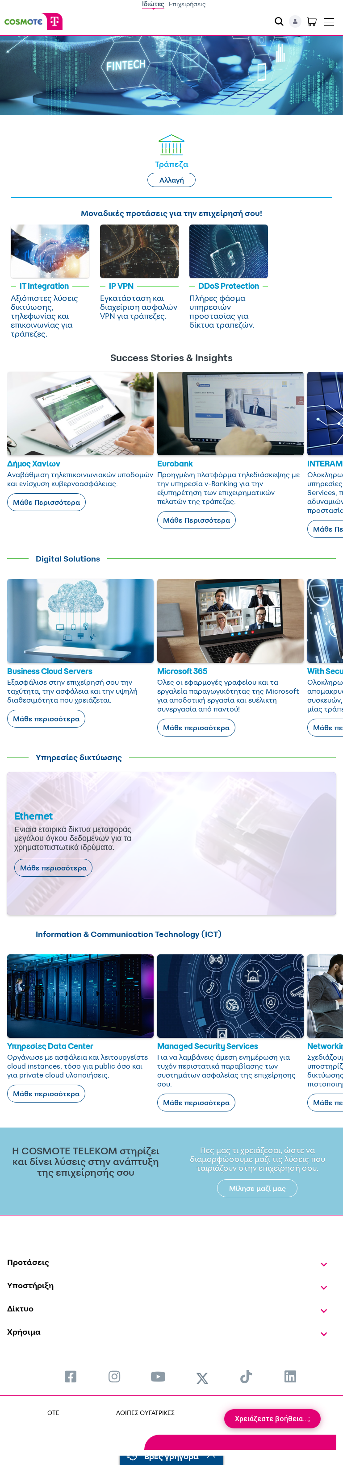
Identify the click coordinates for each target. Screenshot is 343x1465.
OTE (53, 1412)
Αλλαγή (171, 179)
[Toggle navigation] (329, 20)
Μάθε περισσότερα (46, 718)
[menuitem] (70, 1376)
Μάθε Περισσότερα (46, 502)
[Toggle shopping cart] (312, 21)
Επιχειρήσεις (187, 4)
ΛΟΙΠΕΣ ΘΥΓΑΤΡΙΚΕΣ (145, 1412)
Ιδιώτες (153, 4)
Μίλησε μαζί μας (257, 1188)
